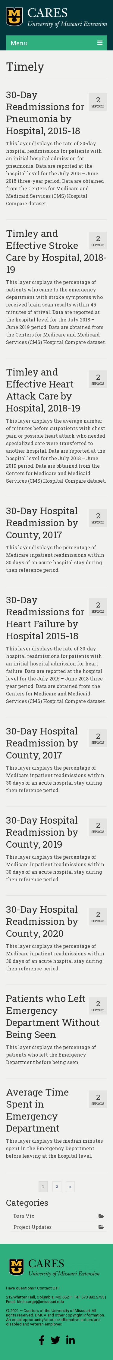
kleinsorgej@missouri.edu (40, 1301)
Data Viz (24, 1216)
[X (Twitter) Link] (55, 1342)
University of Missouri (71, 1310)
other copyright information (79, 1315)
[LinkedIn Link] (70, 1342)
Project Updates (33, 1227)
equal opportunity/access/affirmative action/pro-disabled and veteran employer (53, 1321)
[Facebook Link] (42, 1342)
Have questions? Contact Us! (32, 1288)
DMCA (40, 1315)
